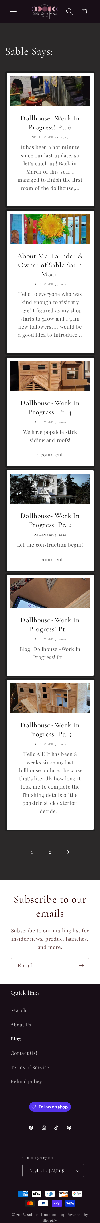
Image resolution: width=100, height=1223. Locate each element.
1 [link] (32, 851)
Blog (16, 1038)
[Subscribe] (81, 965)
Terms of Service (30, 1067)
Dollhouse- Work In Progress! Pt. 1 (50, 625)
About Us (21, 1024)
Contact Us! (24, 1053)
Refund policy (26, 1081)
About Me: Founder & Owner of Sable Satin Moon (50, 265)
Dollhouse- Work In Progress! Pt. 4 (50, 408)
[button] (13, 11)
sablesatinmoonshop (46, 1214)
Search (18, 1010)
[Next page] (68, 852)
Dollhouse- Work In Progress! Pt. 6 (50, 123)
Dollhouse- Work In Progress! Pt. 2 (50, 520)
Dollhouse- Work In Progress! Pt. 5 (50, 730)
